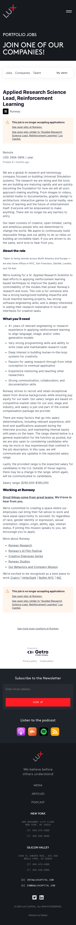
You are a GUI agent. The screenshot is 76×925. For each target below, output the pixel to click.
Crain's (15, 577)
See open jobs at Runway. (27, 127)
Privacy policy (30, 661)
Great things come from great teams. (28, 497)
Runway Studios (19, 561)
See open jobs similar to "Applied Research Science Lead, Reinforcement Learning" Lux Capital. (37, 135)
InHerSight (29, 577)
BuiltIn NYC (46, 577)
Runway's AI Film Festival (25, 551)
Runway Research (20, 545)
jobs (9, 73)
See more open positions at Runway (38, 628)
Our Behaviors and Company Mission (33, 567)
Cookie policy (46, 661)
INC (59, 577)
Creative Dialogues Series (25, 556)
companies (22, 73)
